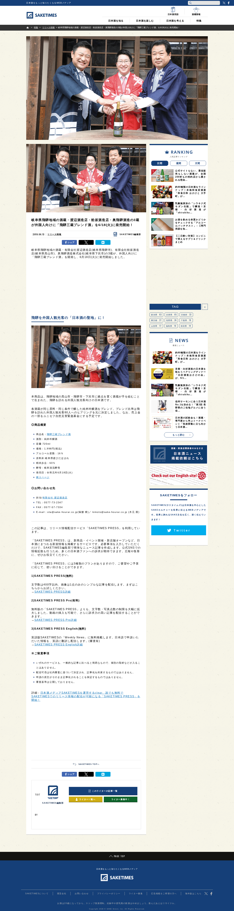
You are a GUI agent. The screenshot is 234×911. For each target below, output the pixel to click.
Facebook (228, 3)
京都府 (186, 314)
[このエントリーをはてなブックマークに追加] (102, 242)
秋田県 (186, 325)
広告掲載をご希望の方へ (164, 893)
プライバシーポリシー (108, 893)
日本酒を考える (175, 20)
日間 (159, 163)
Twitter (224, 3)
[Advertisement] (86, 288)
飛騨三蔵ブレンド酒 (59, 434)
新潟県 (156, 314)
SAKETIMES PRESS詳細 (52, 591)
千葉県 (186, 320)
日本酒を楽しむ (145, 20)
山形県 (156, 325)
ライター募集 (136, 893)
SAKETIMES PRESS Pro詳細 (55, 620)
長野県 (171, 320)
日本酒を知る (116, 20)
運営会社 (61, 893)
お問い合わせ (82, 893)
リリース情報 (54, 234)
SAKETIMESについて (37, 893)
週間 (178, 163)
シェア (71, 242)
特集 (199, 20)
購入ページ (43, 477)
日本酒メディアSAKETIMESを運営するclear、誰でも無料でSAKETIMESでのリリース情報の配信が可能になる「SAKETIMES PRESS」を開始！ (85, 696)
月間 (197, 163)
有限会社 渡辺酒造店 (54, 497)
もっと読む (179, 435)
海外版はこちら (193, 893)
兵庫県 (171, 314)
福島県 (171, 325)
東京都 (156, 320)
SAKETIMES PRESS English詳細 (58, 644)
